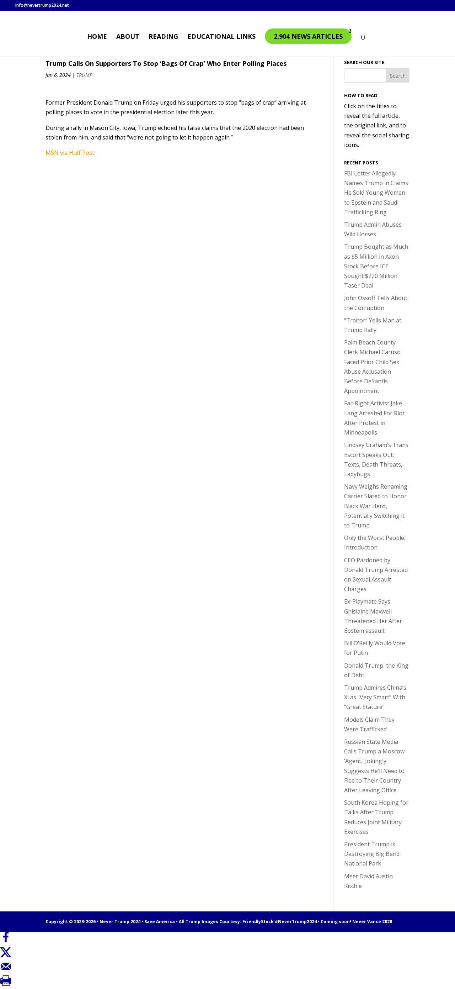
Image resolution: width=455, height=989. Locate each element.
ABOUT (127, 37)
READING (163, 37)
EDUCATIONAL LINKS (221, 37)
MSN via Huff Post (70, 153)
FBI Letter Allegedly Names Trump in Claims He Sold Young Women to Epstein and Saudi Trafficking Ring (376, 192)
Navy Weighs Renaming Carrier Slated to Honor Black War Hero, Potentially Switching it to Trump (375, 506)
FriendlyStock (258, 922)
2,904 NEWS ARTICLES (308, 36)
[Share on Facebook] (5, 941)
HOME (97, 37)
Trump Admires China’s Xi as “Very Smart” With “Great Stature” (375, 697)
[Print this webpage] (5, 984)
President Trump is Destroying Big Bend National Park (372, 853)
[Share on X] (5, 955)
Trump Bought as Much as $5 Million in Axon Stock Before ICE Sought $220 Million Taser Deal (376, 266)
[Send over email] (5, 970)
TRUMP (84, 75)
